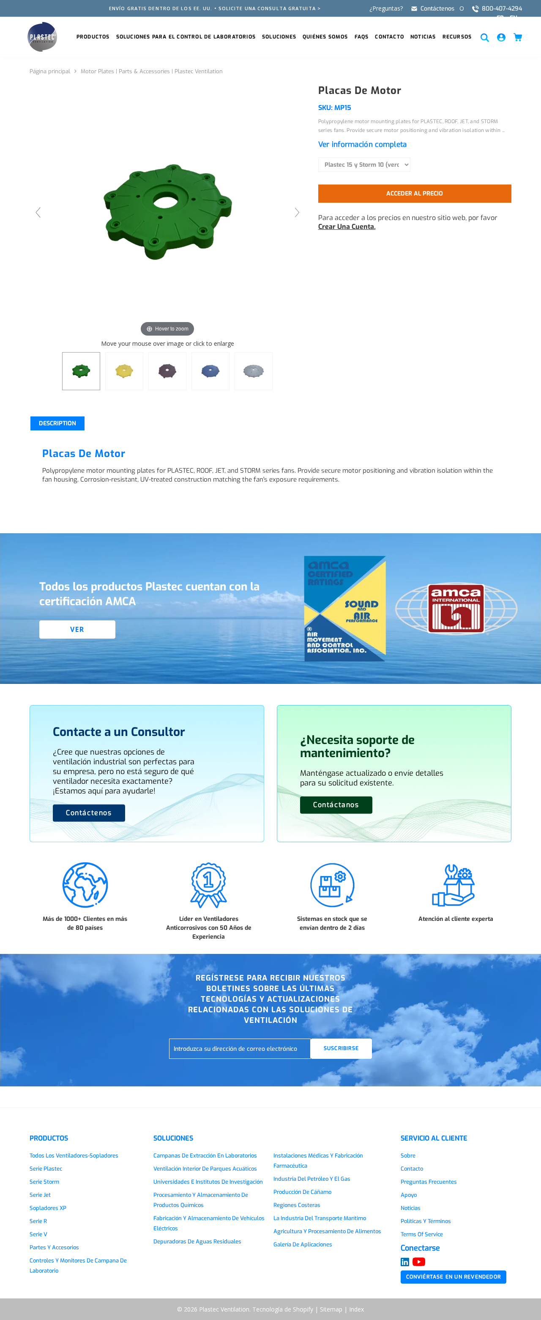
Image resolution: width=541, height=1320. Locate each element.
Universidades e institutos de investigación (208, 1181)
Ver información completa (362, 144)
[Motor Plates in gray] (254, 371)
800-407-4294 (502, 9)
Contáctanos (336, 804)
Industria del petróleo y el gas (311, 1178)
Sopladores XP (48, 1208)
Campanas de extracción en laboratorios (205, 1155)
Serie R (38, 1221)
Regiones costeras (296, 1205)
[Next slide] (297, 212)
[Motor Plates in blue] (210, 371)
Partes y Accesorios (54, 1247)
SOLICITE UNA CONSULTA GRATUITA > (270, 8)
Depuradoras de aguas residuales (197, 1241)
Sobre (408, 1155)
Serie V (38, 1234)
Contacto (389, 36)
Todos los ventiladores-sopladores (74, 1155)
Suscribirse (341, 1048)
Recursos (457, 36)
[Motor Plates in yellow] (124, 371)
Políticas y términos (426, 1221)
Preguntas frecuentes (429, 1181)
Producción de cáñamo (302, 1192)
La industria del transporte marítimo (319, 1218)
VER (77, 629)
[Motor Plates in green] (81, 371)
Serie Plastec (46, 1168)
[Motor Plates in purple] (167, 371)
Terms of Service (422, 1234)
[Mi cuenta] (501, 37)
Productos (93, 36)
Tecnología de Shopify (282, 1309)
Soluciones (279, 36)
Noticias (423, 36)
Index (356, 1309)
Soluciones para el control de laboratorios (186, 36)
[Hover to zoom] (167, 211)
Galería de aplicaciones (302, 1244)
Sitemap (331, 1309)
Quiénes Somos (325, 36)
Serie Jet (40, 1195)
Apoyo (409, 1195)
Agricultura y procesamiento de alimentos (327, 1231)
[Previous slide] (38, 212)
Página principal (50, 71)
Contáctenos (437, 9)
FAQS (362, 36)
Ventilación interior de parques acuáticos (205, 1168)
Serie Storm (44, 1181)
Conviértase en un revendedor (453, 1276)
